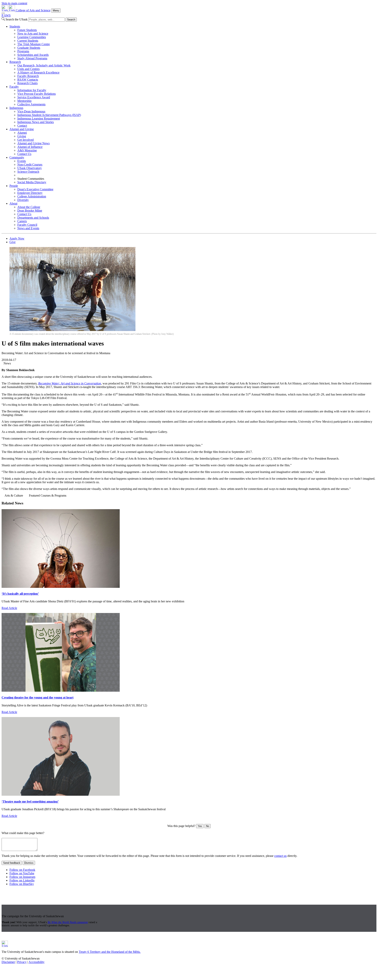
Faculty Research (28, 76)
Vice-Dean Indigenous (31, 111)
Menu (56, 10)
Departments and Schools (33, 217)
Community (16, 157)
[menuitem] (192, 42)
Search (71, 19)
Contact (22, 125)
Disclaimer (8, 962)
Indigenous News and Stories (35, 122)
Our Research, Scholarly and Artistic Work (43, 65)
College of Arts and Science (33, 10)
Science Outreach (28, 171)
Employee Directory (30, 193)
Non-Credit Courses (29, 164)
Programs (23, 51)
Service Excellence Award (33, 97)
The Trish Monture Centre (33, 44)
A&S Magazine (27, 150)
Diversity (23, 200)
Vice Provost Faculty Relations (36, 93)
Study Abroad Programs (32, 58)
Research (15, 62)
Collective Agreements (31, 104)
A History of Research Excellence (38, 72)
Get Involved (25, 139)
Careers (22, 221)
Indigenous (16, 108)
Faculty (14, 86)
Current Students (27, 40)
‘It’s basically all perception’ (20, 593)
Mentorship (24, 100)
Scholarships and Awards (33, 54)
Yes (200, 826)
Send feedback (11, 862)
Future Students (27, 30)
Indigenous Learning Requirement (38, 118)
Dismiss (28, 862)
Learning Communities (31, 37)
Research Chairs (27, 83)
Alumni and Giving (21, 129)
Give (12, 242)
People (13, 185)
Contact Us (24, 154)
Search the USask (17, 19)
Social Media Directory (31, 182)
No (207, 826)
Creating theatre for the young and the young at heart (37, 697)
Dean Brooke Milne (29, 210)
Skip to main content (14, 3)
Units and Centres (28, 69)
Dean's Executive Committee (35, 189)
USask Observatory (29, 168)
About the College (28, 207)
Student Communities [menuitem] (30, 178)
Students (14, 26)
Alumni (22, 132)
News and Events (28, 228)
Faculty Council (27, 224)
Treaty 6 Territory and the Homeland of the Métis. (110, 951)
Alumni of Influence (30, 146)
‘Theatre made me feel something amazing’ (30, 801)
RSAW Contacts (27, 79)
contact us (280, 855)
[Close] (3, 13)
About (13, 203)
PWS (6, 15)
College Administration (31, 196)
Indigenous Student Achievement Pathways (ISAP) (49, 115)
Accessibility (36, 962)
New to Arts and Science (32, 33)
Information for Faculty (31, 90)
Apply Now (16, 238)
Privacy (22, 962)
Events (21, 161)
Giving (21, 136)
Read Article (9, 608)
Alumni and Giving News (33, 143)
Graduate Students (28, 47)
